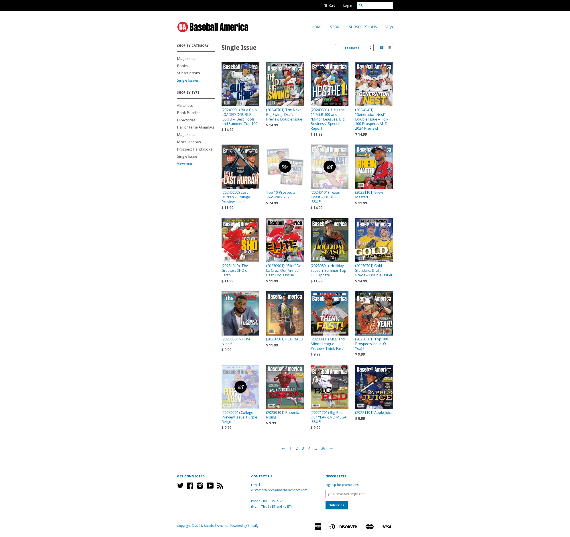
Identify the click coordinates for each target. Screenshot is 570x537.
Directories (186, 120)
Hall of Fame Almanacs (195, 127)
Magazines (186, 58)
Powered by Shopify (244, 525)
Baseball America (216, 525)
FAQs (389, 26)
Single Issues (188, 80)
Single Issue (187, 156)
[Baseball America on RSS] (220, 487)
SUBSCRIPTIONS (363, 26)
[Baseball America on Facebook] (190, 487)
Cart (331, 5)
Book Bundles (188, 112)
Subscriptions (188, 72)
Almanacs (185, 105)
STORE (335, 26)
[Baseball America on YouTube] (210, 487)
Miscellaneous (189, 141)
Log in (347, 5)
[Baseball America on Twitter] (180, 487)
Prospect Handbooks (194, 149)
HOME (317, 26)
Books (182, 65)
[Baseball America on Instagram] (200, 487)
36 (323, 448)
